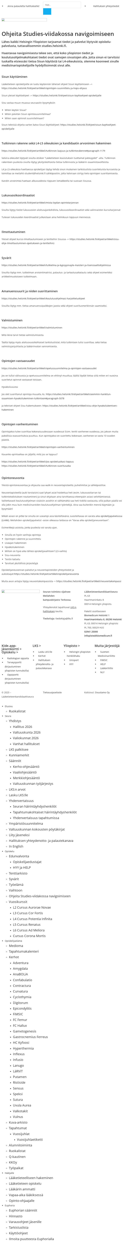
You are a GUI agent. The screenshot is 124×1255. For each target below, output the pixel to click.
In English (16, 846)
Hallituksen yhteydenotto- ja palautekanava (41, 840)
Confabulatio (22, 980)
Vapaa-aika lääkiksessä (26, 1195)
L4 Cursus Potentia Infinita (32, 919)
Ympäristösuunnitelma (26, 823)
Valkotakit (20, 1111)
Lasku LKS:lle (18, 795)
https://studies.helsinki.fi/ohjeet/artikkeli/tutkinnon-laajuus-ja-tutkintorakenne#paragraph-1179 (53, 150)
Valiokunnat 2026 (26, 738)
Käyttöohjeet (18, 1233)
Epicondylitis (22, 1008)
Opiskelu (9, 851)
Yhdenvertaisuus (21, 801)
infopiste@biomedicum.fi (98, 635)
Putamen (19, 1077)
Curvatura (20, 991)
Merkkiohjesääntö (26, 778)
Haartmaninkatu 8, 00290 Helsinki (103, 619)
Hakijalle (9, 1173)
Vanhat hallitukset (26, 744)
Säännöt (15, 761)
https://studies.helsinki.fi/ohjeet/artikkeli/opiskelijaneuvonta (46, 573)
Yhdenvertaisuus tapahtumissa (36, 818)
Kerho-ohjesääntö (26, 766)
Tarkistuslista (18, 1227)
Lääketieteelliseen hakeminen (31, 1178)
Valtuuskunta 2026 (27, 732)
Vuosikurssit (18, 902)
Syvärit (14, 879)
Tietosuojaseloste (52, 692)
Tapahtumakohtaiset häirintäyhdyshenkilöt (45, 812)
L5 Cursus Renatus (27, 924)
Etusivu (9, 706)
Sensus (18, 1088)
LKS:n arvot (17, 789)
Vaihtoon (15, 890)
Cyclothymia (22, 997)
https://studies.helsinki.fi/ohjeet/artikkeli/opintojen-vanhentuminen (38, 447)
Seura (8, 716)
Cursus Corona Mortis (29, 936)
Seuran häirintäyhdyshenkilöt (35, 806)
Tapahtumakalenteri (24, 951)
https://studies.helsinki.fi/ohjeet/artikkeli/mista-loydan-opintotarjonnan (40, 202)
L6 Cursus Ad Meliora (29, 930)
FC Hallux (20, 1025)
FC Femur (20, 1020)
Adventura (20, 963)
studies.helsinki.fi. (54, 46)
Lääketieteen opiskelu (25, 1183)
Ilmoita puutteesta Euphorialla (31, 1239)
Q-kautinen (17, 1156)
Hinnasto (15, 1216)
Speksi (18, 1094)
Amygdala (20, 968)
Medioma (16, 946)
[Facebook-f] (6, 1248)
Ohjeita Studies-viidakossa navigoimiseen (40, 896)
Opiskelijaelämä (13, 940)
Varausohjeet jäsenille (25, 1222)
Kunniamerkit (19, 755)
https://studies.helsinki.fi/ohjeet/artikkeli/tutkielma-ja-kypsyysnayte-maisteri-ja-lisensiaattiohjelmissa (56, 265)
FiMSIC (18, 1014)
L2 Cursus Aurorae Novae (32, 907)
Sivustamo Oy (102, 692)
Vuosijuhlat (21, 1134)
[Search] (47, 11)
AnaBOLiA (20, 974)
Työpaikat (16, 1168)
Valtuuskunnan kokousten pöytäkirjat (37, 829)
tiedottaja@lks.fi (64, 618)
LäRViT (18, 1071)
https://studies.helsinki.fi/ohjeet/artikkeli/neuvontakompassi (88, 581)
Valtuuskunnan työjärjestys (33, 783)
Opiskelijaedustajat (27, 862)
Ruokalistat (17, 711)
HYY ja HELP (22, 867)
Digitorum (20, 1003)
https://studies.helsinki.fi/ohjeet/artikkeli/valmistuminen (32, 327)
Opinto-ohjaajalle (21, 1200)
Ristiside (19, 1082)
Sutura (18, 1099)
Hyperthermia (23, 1048)
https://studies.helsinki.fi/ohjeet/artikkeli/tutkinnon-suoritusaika (36, 465)
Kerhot (14, 957)
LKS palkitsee (18, 749)
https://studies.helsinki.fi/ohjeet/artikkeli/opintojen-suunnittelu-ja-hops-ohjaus (44, 88)
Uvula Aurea (22, 1105)
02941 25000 (91, 631)
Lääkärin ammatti (22, 1189)
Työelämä (16, 884)
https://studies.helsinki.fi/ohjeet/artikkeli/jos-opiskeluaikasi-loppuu (38, 461)
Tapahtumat (18, 1128)
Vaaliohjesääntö (25, 772)
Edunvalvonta (19, 856)
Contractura (22, 985)
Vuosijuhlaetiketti (30, 1139)
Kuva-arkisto (18, 1122)
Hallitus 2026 (22, 726)
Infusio (18, 1059)
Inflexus (19, 1054)
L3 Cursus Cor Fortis (28, 913)
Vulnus (18, 1117)
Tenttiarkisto (18, 873)
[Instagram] (14, 1248)
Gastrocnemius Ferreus (30, 1037)
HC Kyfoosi (21, 1042)
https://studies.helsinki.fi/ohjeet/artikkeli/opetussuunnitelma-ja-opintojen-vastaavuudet (49, 368)
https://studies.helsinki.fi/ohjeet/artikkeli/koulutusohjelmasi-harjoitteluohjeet (43, 298)
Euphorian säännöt (23, 1210)
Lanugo (18, 1065)
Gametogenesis (24, 1031)
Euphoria (10, 1205)
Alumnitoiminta (20, 1145)
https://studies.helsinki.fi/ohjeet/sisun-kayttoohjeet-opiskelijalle (67, 95)
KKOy (13, 1162)
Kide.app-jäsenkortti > (11, 647)
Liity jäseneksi (19, 835)
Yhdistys (15, 721)
